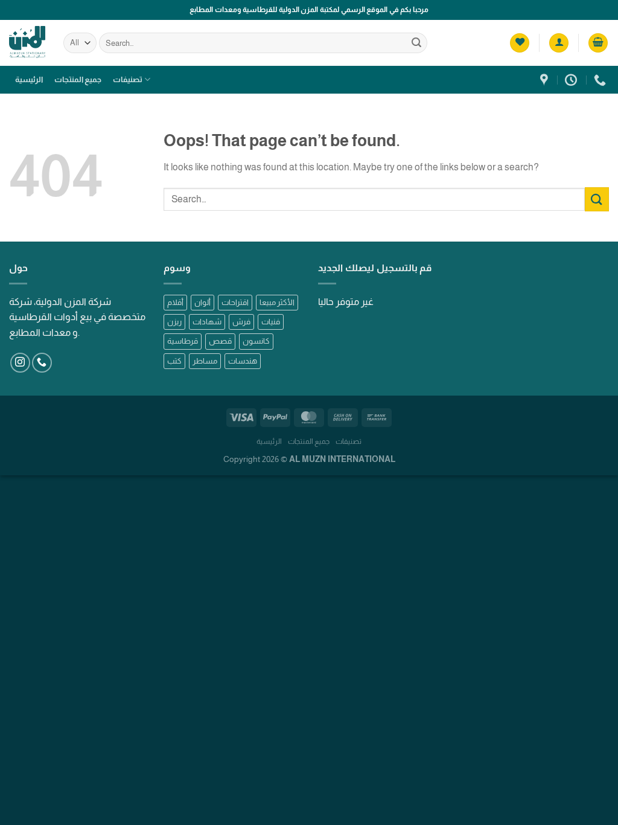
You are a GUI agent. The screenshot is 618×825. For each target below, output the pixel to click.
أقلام (175, 302)
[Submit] (416, 43)
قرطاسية (182, 340)
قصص (220, 340)
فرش (241, 321)
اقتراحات (235, 302)
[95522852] (601, 79)
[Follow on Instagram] (20, 363)
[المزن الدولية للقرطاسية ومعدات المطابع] (545, 79)
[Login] (559, 43)
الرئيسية (29, 79)
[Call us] (42, 363)
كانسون (256, 340)
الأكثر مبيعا (277, 302)
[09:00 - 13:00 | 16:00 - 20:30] (572, 79)
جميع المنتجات (77, 79)
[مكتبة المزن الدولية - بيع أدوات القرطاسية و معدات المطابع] (27, 42)
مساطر (205, 360)
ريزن (174, 321)
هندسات (242, 360)
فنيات (270, 321)
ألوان (202, 302)
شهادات (207, 321)
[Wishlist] (519, 43)
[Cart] (598, 43)
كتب (174, 360)
